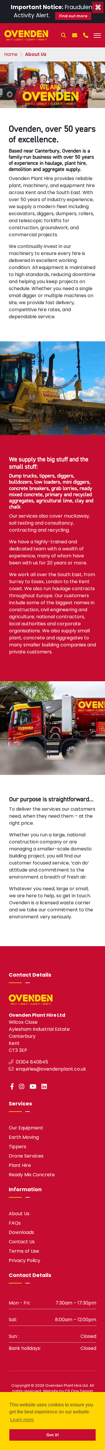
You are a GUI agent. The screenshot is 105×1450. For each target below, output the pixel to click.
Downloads (21, 1232)
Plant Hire (20, 1165)
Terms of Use (24, 1251)
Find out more (73, 15)
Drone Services (26, 1156)
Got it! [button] (52, 1434)
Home (11, 54)
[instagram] (23, 1086)
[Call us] (85, 37)
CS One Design (79, 1391)
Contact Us (22, 1241)
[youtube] (34, 1086)
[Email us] (74, 37)
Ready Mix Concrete (32, 1174)
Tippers (17, 1146)
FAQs (15, 1223)
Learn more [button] (22, 1419)
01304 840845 (31, 1062)
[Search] (63, 37)
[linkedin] (45, 1086)
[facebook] (13, 1086)
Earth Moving (24, 1137)
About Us (19, 1213)
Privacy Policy (24, 1260)
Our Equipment (26, 1127)
